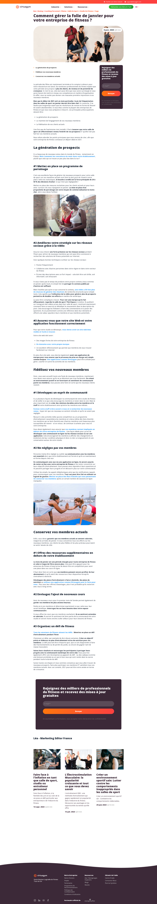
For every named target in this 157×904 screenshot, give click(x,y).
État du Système (110, 883)
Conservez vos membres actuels (48, 76)
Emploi (66, 881)
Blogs (87, 882)
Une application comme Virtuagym (62, 359)
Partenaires (68, 883)
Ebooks (87, 885)
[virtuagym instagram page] (36, 900)
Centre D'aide (109, 878)
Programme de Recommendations (71, 886)
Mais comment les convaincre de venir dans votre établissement (67, 156)
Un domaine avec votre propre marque (52, 344)
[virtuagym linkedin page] (40, 900)
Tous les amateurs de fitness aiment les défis (52, 632)
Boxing (40, 11)
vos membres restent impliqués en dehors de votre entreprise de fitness (64, 430)
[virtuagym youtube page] (45, 900)
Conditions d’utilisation (72, 894)
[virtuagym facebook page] (49, 900)
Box (34, 11)
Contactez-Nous (110, 881)
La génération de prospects (46, 68)
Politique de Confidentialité (69, 891)
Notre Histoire (69, 878)
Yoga (97, 11)
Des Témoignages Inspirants (91, 879)
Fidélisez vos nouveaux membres (48, 72)
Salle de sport (73, 11)
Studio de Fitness (86, 11)
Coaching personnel (52, 11)
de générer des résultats (53, 292)
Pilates (63, 11)
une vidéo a (80, 290)
